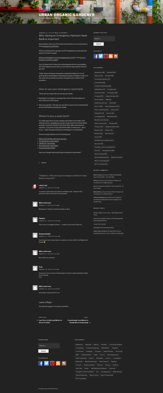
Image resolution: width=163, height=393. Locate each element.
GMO (108, 99)
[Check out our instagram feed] (115, 56)
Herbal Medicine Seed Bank (49, 141)
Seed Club (109, 133)
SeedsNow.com (56, 123)
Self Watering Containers (104, 140)
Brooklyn (109, 76)
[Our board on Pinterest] (105, 56)
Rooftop (98, 133)
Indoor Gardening (101, 110)
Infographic (99, 113)
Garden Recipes (112, 96)
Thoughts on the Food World (105, 147)
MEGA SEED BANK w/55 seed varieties (53, 139)
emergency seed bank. (51, 46)
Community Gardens (102, 79)
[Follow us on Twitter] (100, 56)
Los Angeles (100, 116)
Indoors (114, 110)
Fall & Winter (100, 89)
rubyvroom (43, 185)
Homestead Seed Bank (47, 148)
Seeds (44, 162)
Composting (100, 82)
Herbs (112, 103)
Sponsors (99, 143)
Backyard (111, 72)
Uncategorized (108, 150)
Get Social (99, 99)
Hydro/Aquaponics (112, 106)
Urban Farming (101, 154)
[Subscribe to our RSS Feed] (110, 56)
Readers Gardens (112, 127)
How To (99, 106)
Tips (97, 150)
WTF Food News (101, 164)
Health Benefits (101, 103)
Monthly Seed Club (102, 120)
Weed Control (116, 157)
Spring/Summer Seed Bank (48, 146)
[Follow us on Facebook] (95, 56)
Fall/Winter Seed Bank (47, 143)
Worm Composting (102, 160)
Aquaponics (100, 72)
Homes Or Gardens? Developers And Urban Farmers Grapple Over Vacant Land (107, 199)
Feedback (112, 89)
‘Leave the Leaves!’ (99, 224)
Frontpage (112, 93)
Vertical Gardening (102, 157)
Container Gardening (103, 86)
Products (99, 127)
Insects (110, 113)
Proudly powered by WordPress (48, 388)
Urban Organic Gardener (67, 15)
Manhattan (112, 116)
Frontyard (99, 96)
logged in (51, 306)
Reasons (99, 130)
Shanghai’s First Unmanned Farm (103, 227)
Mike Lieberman (61, 33)
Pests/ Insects (100, 123)
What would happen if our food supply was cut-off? (57, 58)
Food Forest (100, 93)
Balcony (99, 76)
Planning (113, 123)
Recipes (109, 130)
